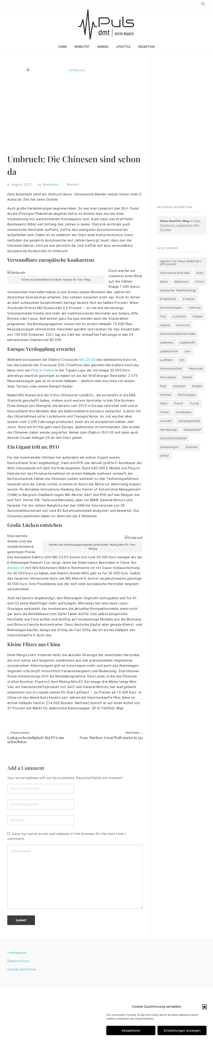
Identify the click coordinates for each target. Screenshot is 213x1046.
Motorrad (196, 368)
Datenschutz (18, 961)
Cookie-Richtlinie (21, 969)
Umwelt (166, 421)
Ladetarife (187, 342)
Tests (163, 403)
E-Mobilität (168, 299)
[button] (204, 1006)
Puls (163, 386)
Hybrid (165, 325)
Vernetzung (168, 430)
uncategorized (188, 421)
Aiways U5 (16, 568)
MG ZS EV (87, 359)
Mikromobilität (171, 368)
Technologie (186, 395)
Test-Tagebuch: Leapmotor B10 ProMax (180, 225)
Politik (187, 377)
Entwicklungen (171, 308)
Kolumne (183, 325)
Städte (197, 386)
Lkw (187, 351)
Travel (178, 403)
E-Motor (189, 299)
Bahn (164, 281)
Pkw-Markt (168, 377)
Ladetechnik (169, 351)
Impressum (17, 953)
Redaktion (51, 184)
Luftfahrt (166, 360)
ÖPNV (164, 456)
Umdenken (184, 412)
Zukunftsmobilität (173, 438)
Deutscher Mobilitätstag (178, 290)
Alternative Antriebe (174, 273)
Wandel (73, 184)
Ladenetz (166, 342)
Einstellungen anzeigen (182, 1030)
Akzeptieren (130, 1030)
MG (182, 360)
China (199, 281)
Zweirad (191, 447)
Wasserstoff (192, 430)
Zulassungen (169, 447)
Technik (165, 395)
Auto (199, 273)
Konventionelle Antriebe (177, 334)
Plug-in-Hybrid (42, 370)
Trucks (194, 403)
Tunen (164, 412)
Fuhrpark (179, 316)
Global (197, 316)
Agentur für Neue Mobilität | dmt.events (180, 262)
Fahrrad (194, 308)
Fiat (163, 316)
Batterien (181, 281)
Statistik (179, 386)
